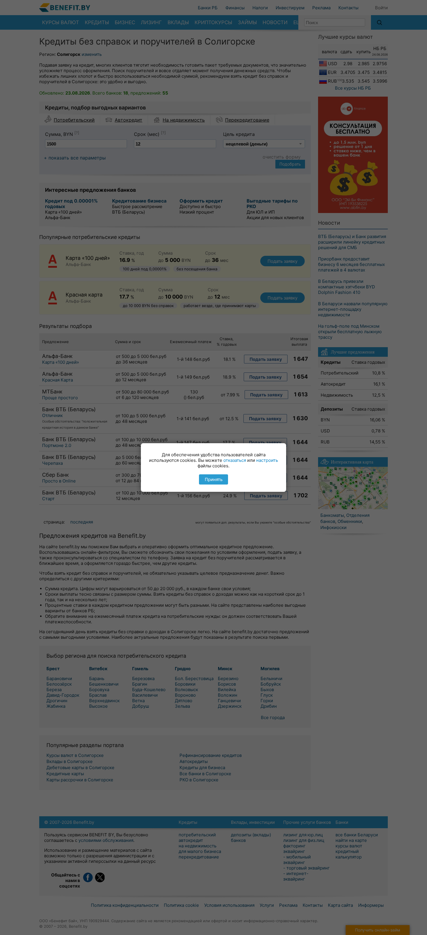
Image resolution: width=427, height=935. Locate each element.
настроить (267, 460)
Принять (214, 479)
